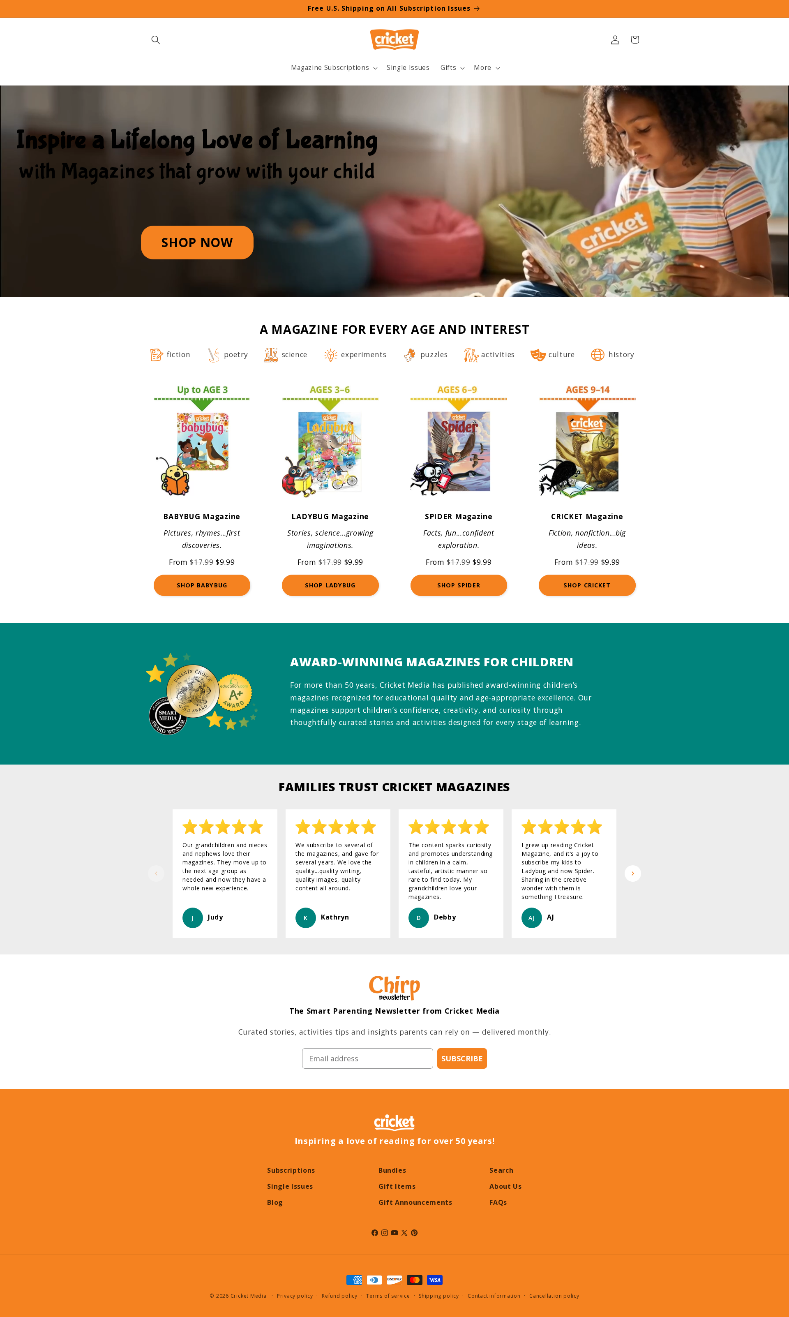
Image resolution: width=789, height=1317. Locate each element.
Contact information (494, 1295)
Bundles (392, 1170)
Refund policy (340, 1295)
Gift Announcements (415, 1202)
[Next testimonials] (633, 873)
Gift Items (397, 1186)
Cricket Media (249, 1295)
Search (501, 1170)
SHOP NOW (197, 242)
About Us (505, 1186)
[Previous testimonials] (156, 873)
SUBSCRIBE (462, 1058)
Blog (275, 1202)
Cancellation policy (554, 1295)
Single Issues (290, 1186)
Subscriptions (291, 1170)
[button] (156, 39)
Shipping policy (439, 1295)
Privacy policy (295, 1295)
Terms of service (388, 1295)
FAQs (498, 1202)
